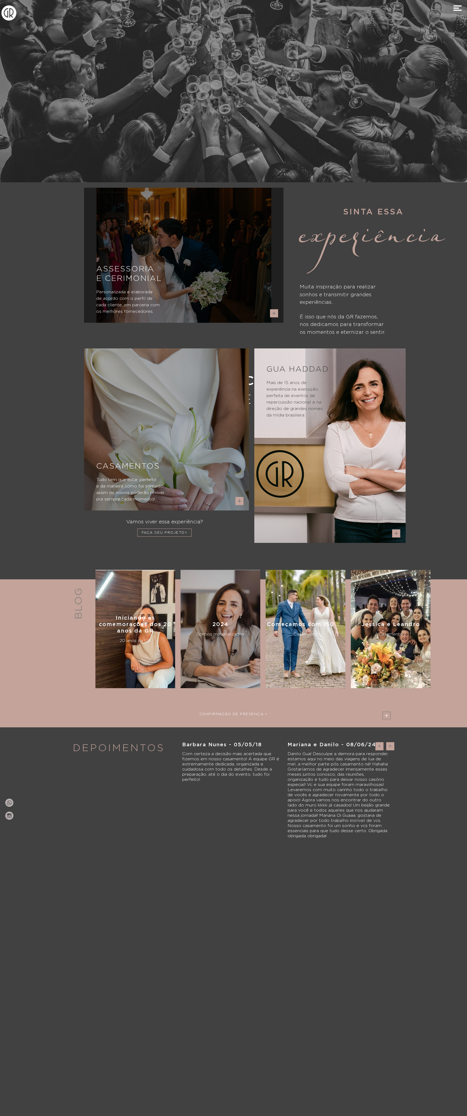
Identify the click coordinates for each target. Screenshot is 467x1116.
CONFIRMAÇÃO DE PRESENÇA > (233, 714)
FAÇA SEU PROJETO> (165, 533)
